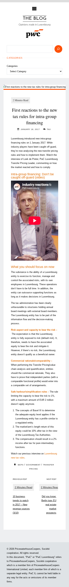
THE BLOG (34, 18)
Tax (49, 129)
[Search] (58, 49)
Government (33, 465)
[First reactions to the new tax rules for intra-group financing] (34, 87)
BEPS (21, 465)
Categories (12, 66)
